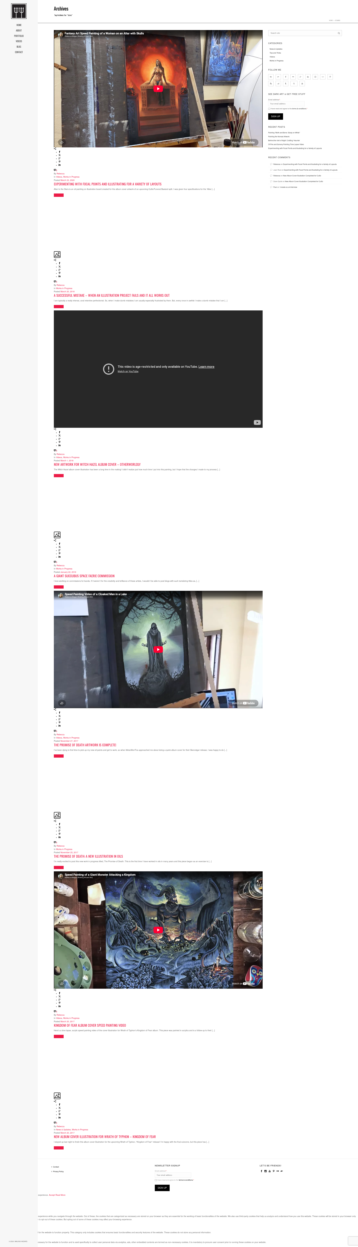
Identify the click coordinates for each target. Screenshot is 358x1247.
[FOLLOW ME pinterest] (330, 76)
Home (331, 20)
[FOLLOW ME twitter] (293, 83)
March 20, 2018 (68, 291)
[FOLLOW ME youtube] (302, 83)
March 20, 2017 (68, 1021)
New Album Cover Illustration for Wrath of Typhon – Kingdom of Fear (105, 1136)
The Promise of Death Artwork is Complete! (85, 744)
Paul (275, 187)
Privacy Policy (58, 1171)
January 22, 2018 (68, 572)
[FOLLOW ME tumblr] (285, 83)
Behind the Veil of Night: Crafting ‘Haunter (284, 140)
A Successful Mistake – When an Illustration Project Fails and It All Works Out (112, 295)
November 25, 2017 (69, 852)
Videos (59, 176)
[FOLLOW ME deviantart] (278, 76)
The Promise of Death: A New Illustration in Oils (88, 856)
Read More (60, 1194)
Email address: (274, 99)
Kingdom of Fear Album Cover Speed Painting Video (90, 1025)
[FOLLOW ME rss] (271, 83)
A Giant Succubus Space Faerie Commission (84, 575)
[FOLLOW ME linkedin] (308, 76)
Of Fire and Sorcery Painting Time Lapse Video (286, 144)
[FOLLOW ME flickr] (293, 76)
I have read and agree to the (288, 108)
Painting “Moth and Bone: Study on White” (284, 132)
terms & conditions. (299, 108)
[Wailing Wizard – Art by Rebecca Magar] (19, 11)
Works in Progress (71, 176)
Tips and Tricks (275, 53)
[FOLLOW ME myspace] (322, 76)
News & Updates (63, 1129)
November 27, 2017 (69, 740)
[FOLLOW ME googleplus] (300, 76)
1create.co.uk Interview (288, 187)
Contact (56, 1167)
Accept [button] (52, 1194)
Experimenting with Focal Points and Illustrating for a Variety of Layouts (108, 183)
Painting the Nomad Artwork (278, 136)
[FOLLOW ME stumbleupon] (278, 83)
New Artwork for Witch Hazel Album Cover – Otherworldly (97, 464)
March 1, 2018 (67, 460)
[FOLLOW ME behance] (271, 76)
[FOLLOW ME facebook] (285, 76)
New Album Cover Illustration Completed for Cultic (302, 175)
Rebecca (60, 173)
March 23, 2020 (68, 180)
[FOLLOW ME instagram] (315, 76)
